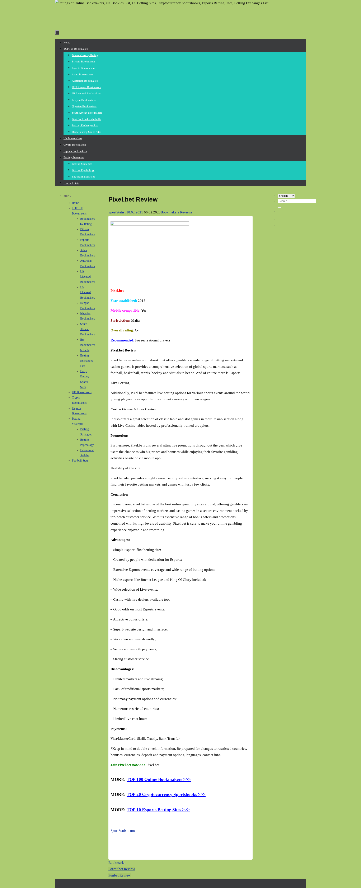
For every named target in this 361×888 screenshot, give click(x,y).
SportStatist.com (123, 831)
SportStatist (117, 212)
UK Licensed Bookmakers (87, 276)
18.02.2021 (134, 212)
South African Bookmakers (87, 329)
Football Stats (80, 460)
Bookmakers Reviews (177, 212)
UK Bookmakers (82, 392)
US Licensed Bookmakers (87, 292)
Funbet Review (119, 875)
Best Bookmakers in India (87, 345)
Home (75, 202)
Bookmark (116, 863)
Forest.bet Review (121, 869)
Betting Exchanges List (86, 361)
